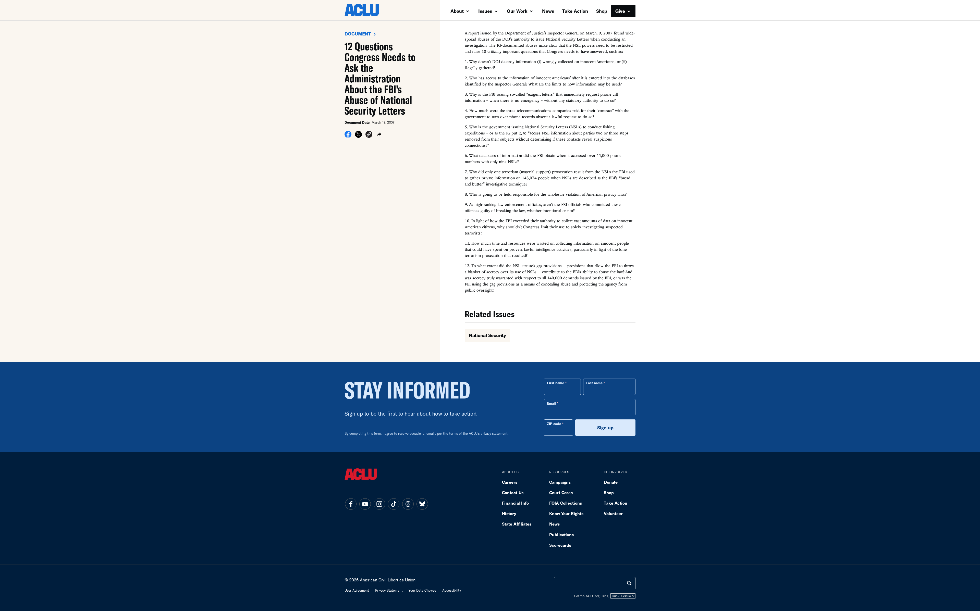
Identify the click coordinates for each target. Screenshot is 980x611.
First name (555, 383)
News (548, 11)
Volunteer (613, 513)
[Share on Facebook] (348, 136)
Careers (509, 482)
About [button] (457, 11)
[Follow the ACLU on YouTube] (365, 504)
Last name (594, 383)
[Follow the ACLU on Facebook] (351, 504)
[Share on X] (358, 136)
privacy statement (494, 433)
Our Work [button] (518, 11)
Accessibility (451, 590)
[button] (368, 135)
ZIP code (554, 424)
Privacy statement (389, 590)
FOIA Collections (565, 503)
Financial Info (515, 503)
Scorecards (560, 545)
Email (551, 403)
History (509, 513)
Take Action (575, 11)
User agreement (357, 590)
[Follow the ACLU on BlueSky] (422, 504)
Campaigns (560, 482)
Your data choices (422, 590)
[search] (629, 583)
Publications (561, 534)
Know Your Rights (566, 513)
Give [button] (620, 11)
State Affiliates (516, 523)
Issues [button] (485, 11)
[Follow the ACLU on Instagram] (379, 504)
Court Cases (561, 492)
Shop (601, 11)
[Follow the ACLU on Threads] (408, 504)
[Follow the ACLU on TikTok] (393, 504)
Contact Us (512, 492)
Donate (611, 482)
